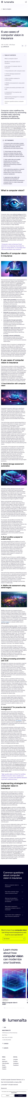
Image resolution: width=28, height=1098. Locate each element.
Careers (4, 1069)
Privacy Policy (14, 1092)
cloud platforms (21, 817)
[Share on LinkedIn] (22, 45)
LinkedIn (15, 1059)
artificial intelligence (18, 214)
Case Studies (5, 1063)
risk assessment (13, 312)
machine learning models (10, 626)
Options (7, 1095)
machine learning (15, 510)
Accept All (20, 1095)
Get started (6, 938)
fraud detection (17, 127)
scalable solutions (19, 764)
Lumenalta (17, 852)
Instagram (16, 1063)
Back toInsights (7, 9)
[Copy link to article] (25, 45)
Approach (4, 1061)
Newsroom (4, 1088)
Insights (4, 1067)
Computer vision (20, 282)
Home (3, 1059)
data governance (5, 813)
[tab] (4, 1007)
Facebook (15, 1065)
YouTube (15, 1061)
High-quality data (5, 807)
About (3, 1065)
